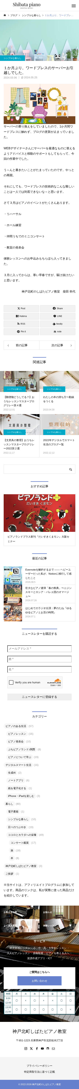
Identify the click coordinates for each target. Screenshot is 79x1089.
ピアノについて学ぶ (19, 757)
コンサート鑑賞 (20, 842)
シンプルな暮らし (12, 58)
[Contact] (53, 1048)
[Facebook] (37, 1048)
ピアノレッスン (17, 733)
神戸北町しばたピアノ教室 (21, 866)
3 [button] (43, 528)
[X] (31, 1048)
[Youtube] (42, 1048)
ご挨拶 (9, 873)
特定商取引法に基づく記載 (39, 1071)
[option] (39, 520)
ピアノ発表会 (16, 741)
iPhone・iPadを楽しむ (21, 795)
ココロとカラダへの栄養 (22, 834)
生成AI (12, 772)
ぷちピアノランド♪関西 (21, 749)
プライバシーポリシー (39, 1065)
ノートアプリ (16, 780)
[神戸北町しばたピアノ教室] (27, 5)
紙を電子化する (17, 788)
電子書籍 (13, 811)
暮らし (9, 803)
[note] (48, 1048)
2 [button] (40, 528)
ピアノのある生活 (16, 726)
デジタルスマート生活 (18, 764)
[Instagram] (26, 1048)
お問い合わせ (39, 980)
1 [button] (36, 528)
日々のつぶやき (17, 827)
